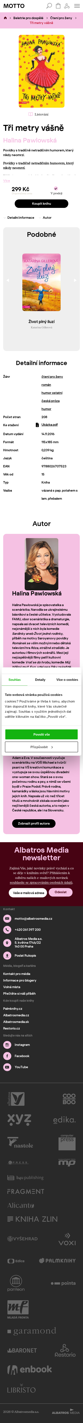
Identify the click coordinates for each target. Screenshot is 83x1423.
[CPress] (18, 1163)
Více (6, 181)
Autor (47, 218)
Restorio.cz (11, 1028)
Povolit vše (41, 734)
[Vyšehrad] (22, 1238)
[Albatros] (16, 1099)
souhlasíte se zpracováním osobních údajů (41, 882)
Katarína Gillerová (41, 327)
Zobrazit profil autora (34, 823)
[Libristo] (21, 1388)
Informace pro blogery (19, 980)
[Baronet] (22, 1350)
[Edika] (64, 1120)
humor (46, 409)
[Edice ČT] (16, 1261)
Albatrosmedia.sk (16, 1022)
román (46, 385)
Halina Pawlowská (30, 140)
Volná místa (11, 987)
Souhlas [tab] (15, 679)
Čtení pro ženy (61, 18)
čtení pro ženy (52, 377)
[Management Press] (67, 1163)
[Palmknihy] (57, 1261)
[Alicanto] (20, 1205)
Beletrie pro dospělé (28, 18)
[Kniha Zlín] (32, 1219)
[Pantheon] (16, 1283)
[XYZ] (19, 1120)
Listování (41, 114)
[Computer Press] (67, 1142)
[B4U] (25, 1178)
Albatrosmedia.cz (16, 1015)
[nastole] (20, 1142)
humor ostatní (52, 393)
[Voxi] (67, 1238)
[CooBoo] (69, 1099)
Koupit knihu (41, 204)
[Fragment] (25, 1191)
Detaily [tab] (40, 679)
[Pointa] (63, 1283)
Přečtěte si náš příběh (19, 994)
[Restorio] (65, 1350)
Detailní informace (20, 218)
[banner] (14, 6)
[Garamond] (32, 1331)
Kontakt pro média (16, 974)
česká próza (51, 401)
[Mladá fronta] (18, 1309)
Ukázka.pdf (50, 425)
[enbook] (29, 1370)
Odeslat (61, 892)
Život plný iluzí (41, 322)
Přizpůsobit (39, 747)
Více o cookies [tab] (67, 679)
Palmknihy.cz (12, 1009)
